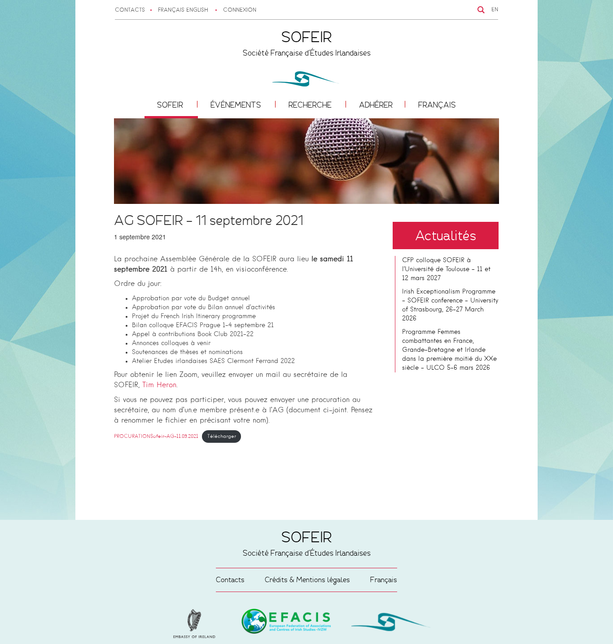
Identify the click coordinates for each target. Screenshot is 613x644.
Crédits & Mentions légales (307, 580)
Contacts (130, 10)
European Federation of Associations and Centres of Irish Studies (196, 624)
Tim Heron (159, 385)
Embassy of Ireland (286, 623)
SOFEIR (171, 104)
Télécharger (221, 436)
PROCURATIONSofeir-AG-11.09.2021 (156, 436)
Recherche (311, 104)
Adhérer (376, 104)
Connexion (239, 10)
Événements (236, 104)
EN (494, 10)
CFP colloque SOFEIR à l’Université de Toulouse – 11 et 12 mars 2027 (446, 269)
